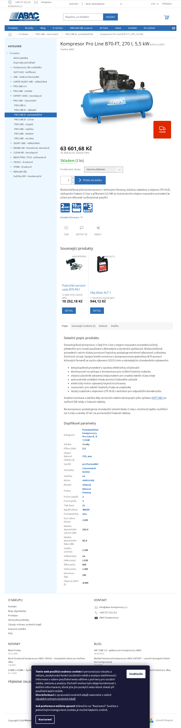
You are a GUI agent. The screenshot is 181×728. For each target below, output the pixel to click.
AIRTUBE (157, 398)
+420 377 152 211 (108, 612)
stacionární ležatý (89, 470)
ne (83, 476)
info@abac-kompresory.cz (113, 607)
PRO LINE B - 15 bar (24, 119)
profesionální (90, 464)
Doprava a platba (17, 629)
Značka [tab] (114, 326)
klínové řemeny (86, 490)
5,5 (84, 448)
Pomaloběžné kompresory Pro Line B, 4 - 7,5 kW (90, 435)
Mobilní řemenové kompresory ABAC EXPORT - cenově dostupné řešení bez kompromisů (132, 660)
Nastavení (45, 719)
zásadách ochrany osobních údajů (55, 699)
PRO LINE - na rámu (24, 138)
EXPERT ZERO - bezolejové (27, 96)
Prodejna (13, 615)
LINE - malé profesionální (26, 77)
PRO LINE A (20, 105)
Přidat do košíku (92, 180)
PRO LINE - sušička (23, 129)
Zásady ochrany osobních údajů (24, 624)
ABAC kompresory (109, 618)
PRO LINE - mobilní (22, 91)
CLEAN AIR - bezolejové (25, 152)
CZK (153, 3)
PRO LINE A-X (20, 86)
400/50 (85, 510)
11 (83, 505)
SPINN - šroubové (22, 167)
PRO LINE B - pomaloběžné (28, 115)
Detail (69, 310)
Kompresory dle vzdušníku (27, 67)
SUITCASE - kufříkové (24, 72)
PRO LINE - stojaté (23, 124)
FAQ (10, 633)
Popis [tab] (65, 326)
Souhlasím (136, 674)
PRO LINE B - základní (25, 110)
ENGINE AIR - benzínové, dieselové (31, 148)
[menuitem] (13, 28)
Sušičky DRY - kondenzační (27, 176)
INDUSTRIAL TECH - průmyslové (29, 157)
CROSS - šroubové (23, 162)
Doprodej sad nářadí (24, 62)
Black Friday (14, 650)
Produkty (15, 53)
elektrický (88, 480)
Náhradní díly (20, 172)
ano (89, 456)
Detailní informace (69, 217)
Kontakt (74, 4)
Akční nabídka (20, 58)
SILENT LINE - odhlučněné (26, 143)
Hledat (110, 17)
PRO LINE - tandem (24, 134)
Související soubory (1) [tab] (83, 326)
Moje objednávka (95, 4)
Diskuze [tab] (103, 326)
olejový (86, 485)
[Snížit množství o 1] (73, 182)
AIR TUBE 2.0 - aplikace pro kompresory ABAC (118, 650)
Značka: (67, 49)
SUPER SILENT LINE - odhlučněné (30, 82)
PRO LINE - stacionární (24, 100)
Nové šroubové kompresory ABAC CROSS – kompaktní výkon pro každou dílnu (46, 660)
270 (84, 456)
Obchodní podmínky (18, 620)
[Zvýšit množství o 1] (73, 178)
